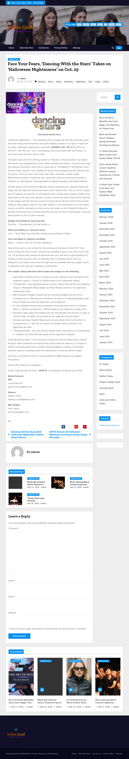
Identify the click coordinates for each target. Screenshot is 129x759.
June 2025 (104, 264)
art (106, 25)
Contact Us (44, 48)
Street (118, 25)
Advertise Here (26, 48)
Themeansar (53, 754)
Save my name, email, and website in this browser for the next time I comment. (48, 628)
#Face (50, 82)
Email (11, 596)
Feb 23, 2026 (17, 707)
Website (12, 612)
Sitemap (76, 48)
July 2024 (104, 330)
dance (100, 25)
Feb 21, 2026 (76, 487)
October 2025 (106, 241)
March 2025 (105, 282)
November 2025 (107, 235)
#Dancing (41, 82)
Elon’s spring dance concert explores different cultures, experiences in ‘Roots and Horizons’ (109, 171)
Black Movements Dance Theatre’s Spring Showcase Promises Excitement (50, 704)
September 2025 (107, 246)
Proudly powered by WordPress (18, 754)
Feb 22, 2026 (33, 487)
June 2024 (104, 336)
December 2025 (107, 229)
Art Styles (104, 364)
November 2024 (107, 306)
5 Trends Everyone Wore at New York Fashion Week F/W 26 (109, 154)
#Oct (90, 82)
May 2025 (104, 270)
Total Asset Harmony (109, 425)
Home (11, 48)
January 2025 (105, 294)
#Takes (106, 82)
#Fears (58, 82)
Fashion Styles (106, 376)
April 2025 (104, 276)
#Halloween (68, 82)
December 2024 (107, 300)
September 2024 (107, 318)
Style (79, 25)
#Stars (97, 82)
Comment (13, 528)
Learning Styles (106, 388)
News (102, 394)
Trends (111, 25)
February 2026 (106, 217)
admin (23, 78)
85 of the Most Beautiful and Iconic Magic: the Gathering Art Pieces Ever (21, 704)
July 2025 (104, 258)
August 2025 (105, 253)
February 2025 (106, 288)
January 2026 (105, 223)
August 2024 (105, 324)
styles (93, 25)
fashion (86, 25)
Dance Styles (14, 59)
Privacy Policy (60, 48)
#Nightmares (80, 82)
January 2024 (105, 342)
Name (12, 580)
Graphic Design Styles (109, 382)
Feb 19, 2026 (33, 503)
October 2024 (106, 312)
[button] (113, 48)
